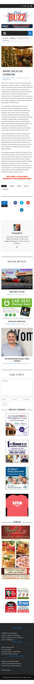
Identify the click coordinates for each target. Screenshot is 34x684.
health (26, 186)
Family (19, 186)
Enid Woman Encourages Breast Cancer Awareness (17, 360)
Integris (17, 363)
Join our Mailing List (7, 639)
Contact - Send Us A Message (10, 635)
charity (12, 186)
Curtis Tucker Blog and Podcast (11, 663)
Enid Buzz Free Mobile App (9, 661)
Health (12, 363)
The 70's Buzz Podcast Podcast (11, 665)
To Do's (12, 78)
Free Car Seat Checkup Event (17, 321)
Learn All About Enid (7, 647)
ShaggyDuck (7, 79)
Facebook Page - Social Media (10, 651)
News (13, 324)
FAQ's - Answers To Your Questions (12, 637)
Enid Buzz (11, 677)
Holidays (5, 189)
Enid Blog (6, 78)
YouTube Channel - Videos (9, 654)
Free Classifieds (6, 649)
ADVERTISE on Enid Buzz (9, 633)
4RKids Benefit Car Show (17, 292)
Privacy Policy (5, 670)
